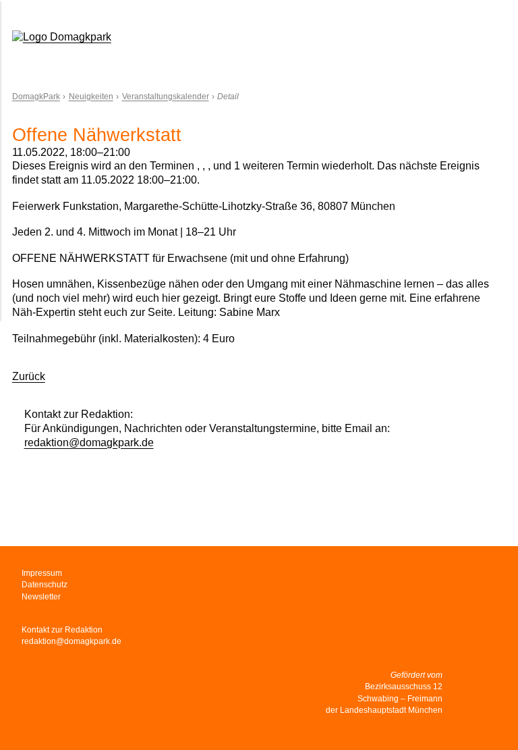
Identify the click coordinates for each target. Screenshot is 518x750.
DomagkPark (36, 96)
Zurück (28, 376)
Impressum (42, 573)
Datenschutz (44, 584)
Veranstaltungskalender (165, 96)
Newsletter (41, 596)
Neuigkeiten (91, 96)
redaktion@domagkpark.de (89, 442)
